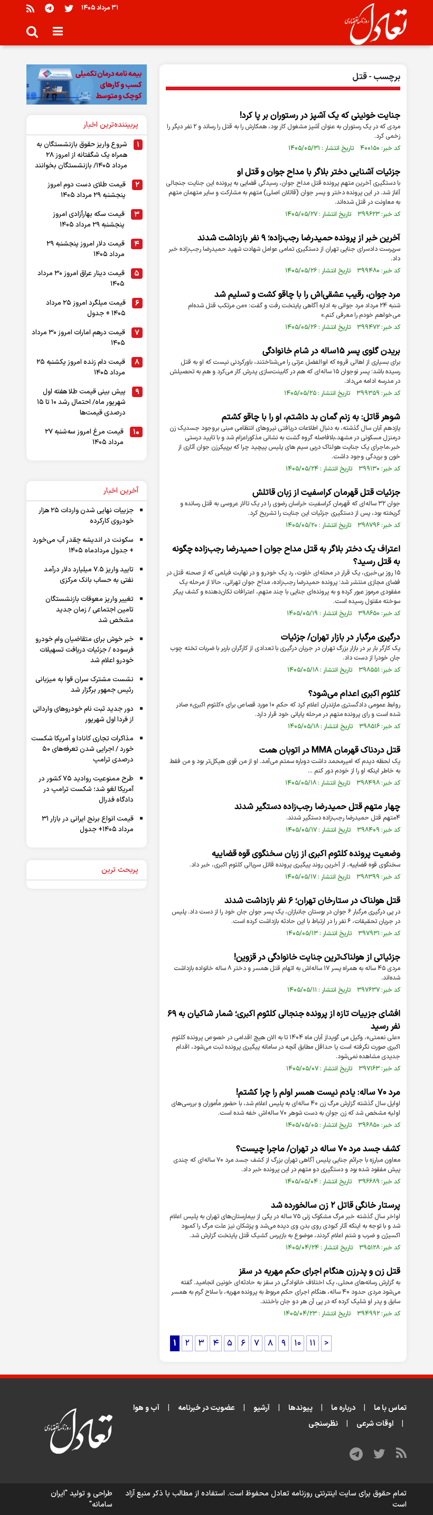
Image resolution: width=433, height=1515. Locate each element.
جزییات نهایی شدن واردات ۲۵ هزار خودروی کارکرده (86, 515)
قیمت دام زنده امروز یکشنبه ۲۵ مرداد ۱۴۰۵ (80, 367)
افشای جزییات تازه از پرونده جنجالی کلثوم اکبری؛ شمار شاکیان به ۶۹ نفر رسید (283, 1020)
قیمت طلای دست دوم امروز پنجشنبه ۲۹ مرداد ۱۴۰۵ (87, 190)
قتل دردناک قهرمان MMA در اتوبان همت (329, 750)
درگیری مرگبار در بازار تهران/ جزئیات (340, 637)
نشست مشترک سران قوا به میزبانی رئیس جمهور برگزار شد (84, 684)
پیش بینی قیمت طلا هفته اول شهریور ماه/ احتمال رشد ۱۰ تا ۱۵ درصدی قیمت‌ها (81, 402)
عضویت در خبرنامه (206, 1408)
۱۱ (312, 1343)
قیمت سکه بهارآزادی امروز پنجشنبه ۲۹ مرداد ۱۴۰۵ (89, 219)
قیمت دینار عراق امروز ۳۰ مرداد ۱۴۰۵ (81, 278)
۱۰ (297, 1343)
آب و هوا (146, 1408)
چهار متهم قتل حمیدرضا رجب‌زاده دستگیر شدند (317, 807)
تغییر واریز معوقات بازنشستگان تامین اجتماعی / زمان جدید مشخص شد (89, 610)
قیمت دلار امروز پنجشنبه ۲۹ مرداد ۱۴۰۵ (85, 249)
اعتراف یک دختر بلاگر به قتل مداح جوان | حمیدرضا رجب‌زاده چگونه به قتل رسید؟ (286, 555)
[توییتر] (68, 8)
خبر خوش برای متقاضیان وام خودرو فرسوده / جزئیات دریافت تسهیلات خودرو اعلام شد (84, 650)
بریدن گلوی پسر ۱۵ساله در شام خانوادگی (331, 351)
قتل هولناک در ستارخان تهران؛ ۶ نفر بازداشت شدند (312, 901)
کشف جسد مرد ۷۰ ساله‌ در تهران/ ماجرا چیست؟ (318, 1149)
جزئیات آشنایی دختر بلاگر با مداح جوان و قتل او (318, 172)
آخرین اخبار (120, 490)
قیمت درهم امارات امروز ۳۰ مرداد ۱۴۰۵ (78, 338)
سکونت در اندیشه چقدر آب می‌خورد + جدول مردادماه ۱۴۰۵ (83, 545)
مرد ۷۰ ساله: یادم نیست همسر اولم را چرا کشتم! (318, 1092)
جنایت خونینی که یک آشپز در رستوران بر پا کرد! (320, 115)
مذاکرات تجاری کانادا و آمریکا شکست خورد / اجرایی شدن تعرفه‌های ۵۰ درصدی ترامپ (82, 749)
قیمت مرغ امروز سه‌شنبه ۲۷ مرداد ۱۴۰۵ (84, 437)
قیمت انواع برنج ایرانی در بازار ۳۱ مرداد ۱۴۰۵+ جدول (88, 824)
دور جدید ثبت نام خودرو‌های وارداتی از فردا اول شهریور (83, 714)
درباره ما (343, 1408)
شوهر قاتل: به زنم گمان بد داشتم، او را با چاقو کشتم (311, 417)
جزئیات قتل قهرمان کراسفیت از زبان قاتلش (326, 492)
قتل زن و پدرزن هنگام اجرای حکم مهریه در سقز (319, 1271)
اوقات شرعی (374, 1423)
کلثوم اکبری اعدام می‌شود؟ (354, 694)
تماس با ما (390, 1408)
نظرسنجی (323, 1423)
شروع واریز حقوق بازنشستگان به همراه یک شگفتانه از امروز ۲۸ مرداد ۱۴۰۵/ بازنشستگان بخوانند (81, 155)
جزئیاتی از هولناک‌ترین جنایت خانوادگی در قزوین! (317, 957)
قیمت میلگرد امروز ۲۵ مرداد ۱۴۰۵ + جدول (86, 308)
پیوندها (300, 1408)
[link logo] (371, 24)
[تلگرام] (49, 8)
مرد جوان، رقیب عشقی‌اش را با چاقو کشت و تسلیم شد (307, 294)
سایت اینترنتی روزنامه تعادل (313, 1493)
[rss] (30, 8)
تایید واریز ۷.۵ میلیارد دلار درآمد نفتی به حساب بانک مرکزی (89, 575)
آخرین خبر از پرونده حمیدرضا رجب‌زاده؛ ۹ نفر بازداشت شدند (298, 238)
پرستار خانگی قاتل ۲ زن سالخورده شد (335, 1205)
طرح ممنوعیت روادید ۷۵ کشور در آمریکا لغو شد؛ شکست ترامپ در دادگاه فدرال (86, 789)
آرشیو (261, 1408)
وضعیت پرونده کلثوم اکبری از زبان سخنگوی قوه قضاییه (306, 854)
